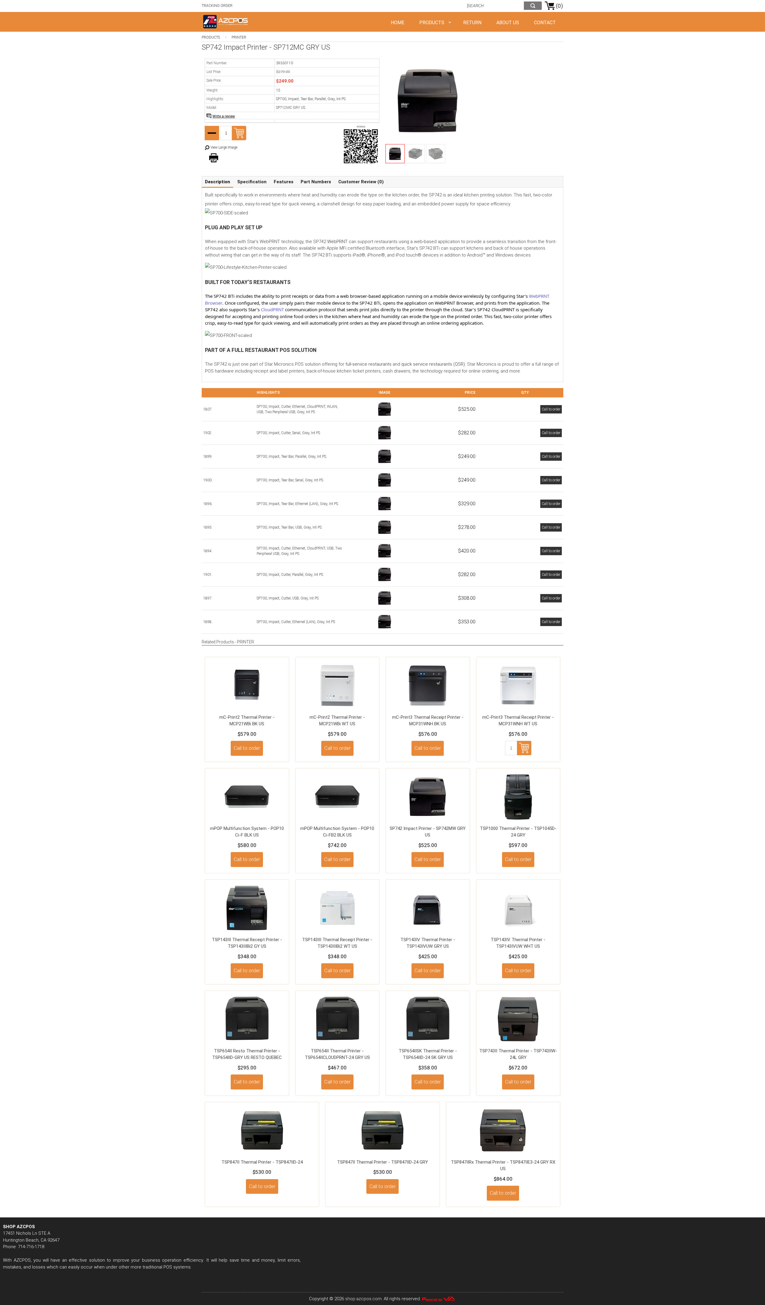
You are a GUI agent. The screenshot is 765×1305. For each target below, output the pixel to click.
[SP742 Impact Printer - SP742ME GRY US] (384, 629)
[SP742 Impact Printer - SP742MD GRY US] (384, 440)
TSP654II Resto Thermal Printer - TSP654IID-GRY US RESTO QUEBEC (247, 1054)
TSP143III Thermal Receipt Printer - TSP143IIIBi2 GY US (247, 943)
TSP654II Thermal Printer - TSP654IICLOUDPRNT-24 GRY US (337, 1054)
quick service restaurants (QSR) (433, 364)
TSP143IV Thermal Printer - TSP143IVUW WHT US (518, 943)
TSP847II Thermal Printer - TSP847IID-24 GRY (382, 1162)
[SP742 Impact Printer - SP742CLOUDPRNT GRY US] (384, 558)
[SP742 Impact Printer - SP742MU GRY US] (384, 605)
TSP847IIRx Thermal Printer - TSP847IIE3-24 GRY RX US (503, 1165)
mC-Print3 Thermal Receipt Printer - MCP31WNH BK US (427, 721)
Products (431, 22)
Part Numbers (316, 181)
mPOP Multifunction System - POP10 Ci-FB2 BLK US (337, 832)
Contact (545, 22)
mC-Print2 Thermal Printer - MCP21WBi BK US (247, 721)
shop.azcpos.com (363, 1298)
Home (397, 22)
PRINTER (239, 37)
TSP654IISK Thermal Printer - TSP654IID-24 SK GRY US (428, 1054)
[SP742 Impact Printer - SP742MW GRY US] (384, 416)
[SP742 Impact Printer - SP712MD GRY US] (384, 487)
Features (283, 181)
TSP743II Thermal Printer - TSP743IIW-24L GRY (518, 1054)
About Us (507, 22)
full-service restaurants (368, 364)
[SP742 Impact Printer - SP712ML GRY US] (384, 511)
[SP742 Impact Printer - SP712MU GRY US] (384, 534)
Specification (252, 181)
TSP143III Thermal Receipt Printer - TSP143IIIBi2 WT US (337, 943)
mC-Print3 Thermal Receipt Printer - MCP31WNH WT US (518, 721)
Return (472, 22)
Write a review (223, 116)
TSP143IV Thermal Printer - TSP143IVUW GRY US (427, 943)
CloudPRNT (272, 309)
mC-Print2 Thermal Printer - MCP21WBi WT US (337, 721)
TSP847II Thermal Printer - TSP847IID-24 (262, 1162)
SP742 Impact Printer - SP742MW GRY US (428, 832)
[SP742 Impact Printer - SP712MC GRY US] (384, 464)
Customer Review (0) (361, 181)
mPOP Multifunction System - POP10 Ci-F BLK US (247, 832)
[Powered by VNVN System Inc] (438, 1298)
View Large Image (223, 147)
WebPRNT (337, 241)
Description (217, 181)
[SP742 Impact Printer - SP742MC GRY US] (384, 582)
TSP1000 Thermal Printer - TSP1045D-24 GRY (518, 832)
